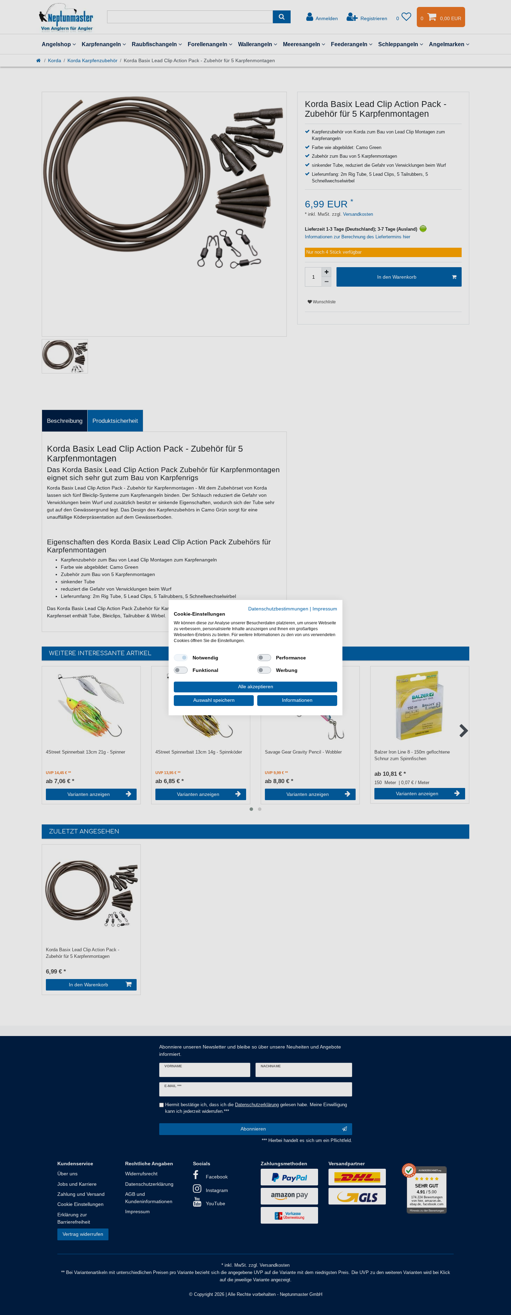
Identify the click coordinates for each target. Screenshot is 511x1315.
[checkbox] (181, 657)
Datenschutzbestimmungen (278, 608)
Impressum (325, 608)
